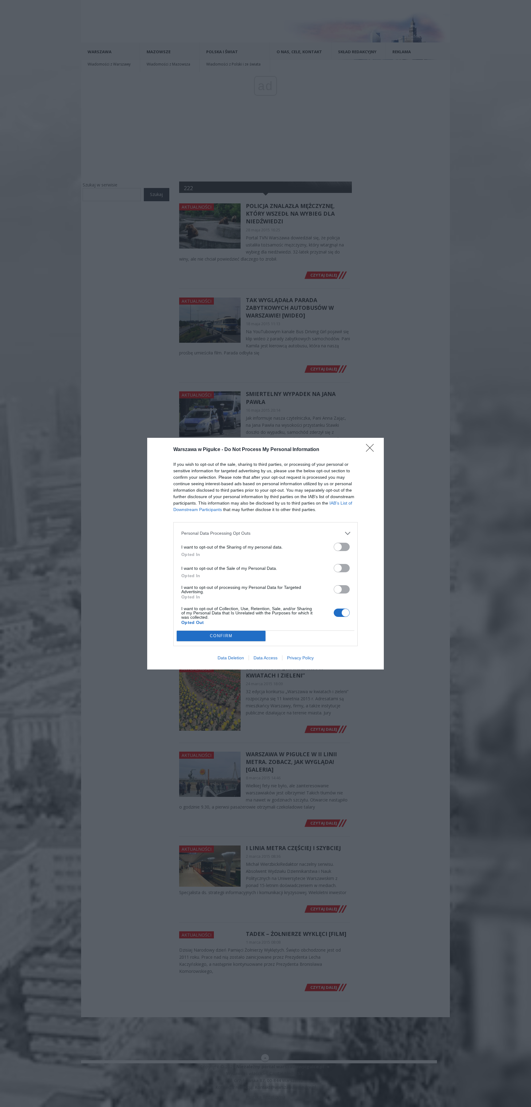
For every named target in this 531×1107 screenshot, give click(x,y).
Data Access (265, 657)
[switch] (342, 547)
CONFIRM (221, 635)
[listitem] (265, 533)
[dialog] (265, 553)
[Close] (372, 450)
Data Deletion (231, 657)
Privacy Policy (300, 657)
